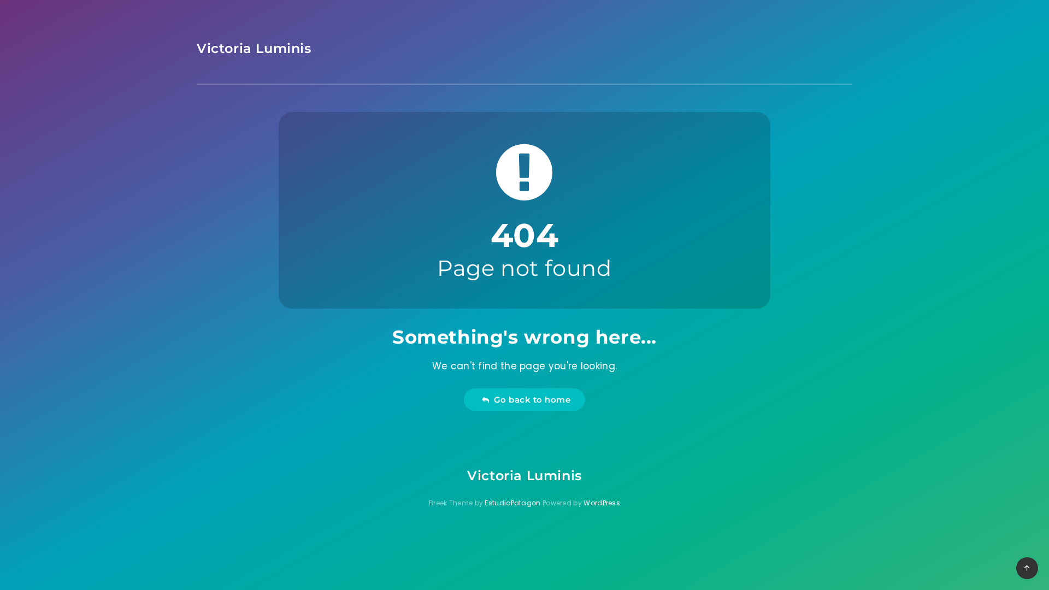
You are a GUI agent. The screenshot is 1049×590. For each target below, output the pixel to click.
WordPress (602, 503)
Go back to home (530, 399)
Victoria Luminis (254, 48)
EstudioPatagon (512, 503)
